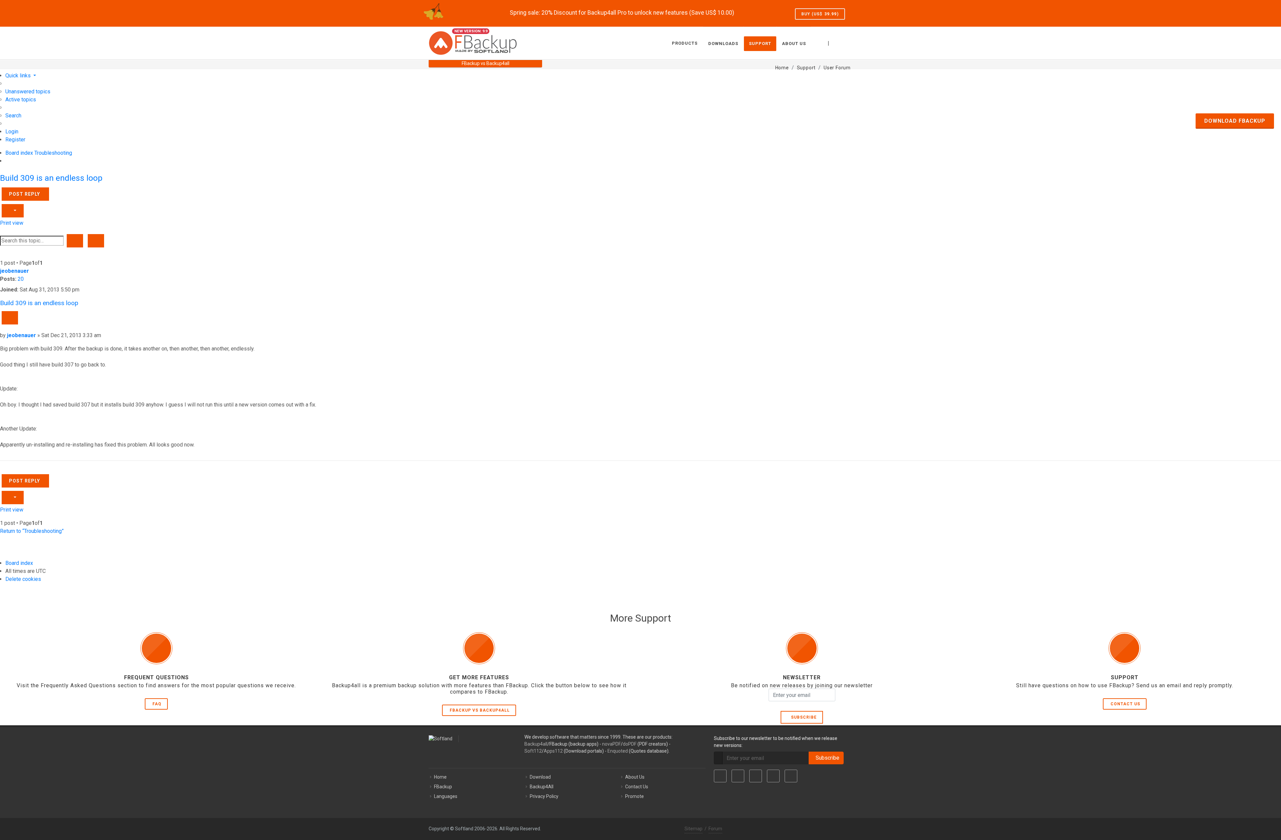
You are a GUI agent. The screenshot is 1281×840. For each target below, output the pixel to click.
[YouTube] (773, 776)
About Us (635, 777)
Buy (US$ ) (820, 14)
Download (540, 777)
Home (440, 777)
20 (21, 279)
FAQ (156, 704)
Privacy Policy (544, 796)
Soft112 (533, 751)
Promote (634, 796)
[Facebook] (720, 776)
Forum (715, 828)
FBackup (443, 786)
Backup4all (535, 744)
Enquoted (617, 751)
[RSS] (791, 776)
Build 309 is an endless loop (51, 178)
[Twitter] (738, 776)
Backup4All (541, 786)
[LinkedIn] (755, 776)
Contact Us (1125, 704)
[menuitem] (27, 91)
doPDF (629, 744)
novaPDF (611, 744)
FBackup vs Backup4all (480, 710)
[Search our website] (845, 42)
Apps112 (553, 751)
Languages (445, 796)
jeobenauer (14, 271)
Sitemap (694, 828)
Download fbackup (1234, 121)
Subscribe (802, 717)
